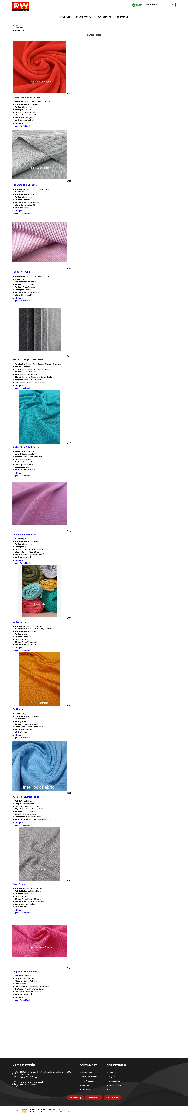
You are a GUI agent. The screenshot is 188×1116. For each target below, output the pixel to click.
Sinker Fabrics (114, 1081)
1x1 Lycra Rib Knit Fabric (24, 185)
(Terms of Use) (62, 1109)
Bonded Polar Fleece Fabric (26, 97)
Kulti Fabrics (18, 709)
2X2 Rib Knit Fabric (21, 272)
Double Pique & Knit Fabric (25, 447)
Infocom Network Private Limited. (60, 1112)
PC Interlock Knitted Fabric (25, 796)
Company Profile (84, 17)
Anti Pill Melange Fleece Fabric (27, 359)
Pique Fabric (18, 884)
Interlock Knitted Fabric (24, 534)
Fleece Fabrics (115, 1085)
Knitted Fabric (19, 622)
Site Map (86, 1089)
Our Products (104, 17)
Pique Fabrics (114, 1077)
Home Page (65, 17)
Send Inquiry (17, 123)
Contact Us (122, 17)
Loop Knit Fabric (115, 1089)
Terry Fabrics (114, 1073)
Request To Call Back (21, 126)
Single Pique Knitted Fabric (25, 971)
